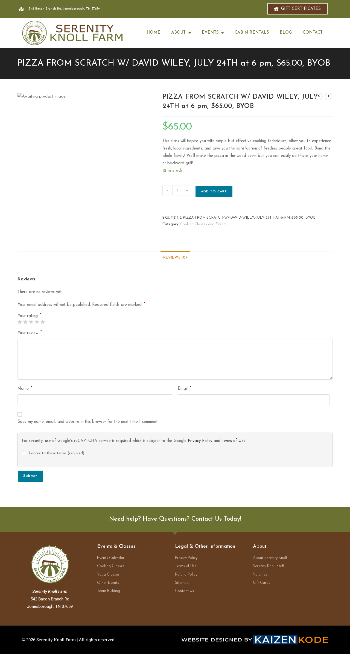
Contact (313, 33)
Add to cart (214, 191)
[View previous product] (319, 96)
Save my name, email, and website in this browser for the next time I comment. (88, 422)
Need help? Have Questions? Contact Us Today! (175, 519)
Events (210, 33)
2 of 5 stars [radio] (25, 322)
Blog (286, 33)
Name (25, 388)
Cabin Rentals (252, 33)
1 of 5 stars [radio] (20, 322)
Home (153, 33)
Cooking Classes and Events (203, 224)
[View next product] (328, 96)
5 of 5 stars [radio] (42, 322)
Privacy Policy (200, 441)
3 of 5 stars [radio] (31, 322)
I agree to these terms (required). (57, 453)
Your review (30, 332)
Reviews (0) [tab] (175, 257)
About (178, 33)
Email (184, 388)
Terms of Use (234, 441)
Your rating (29, 316)
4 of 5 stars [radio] (37, 322)
